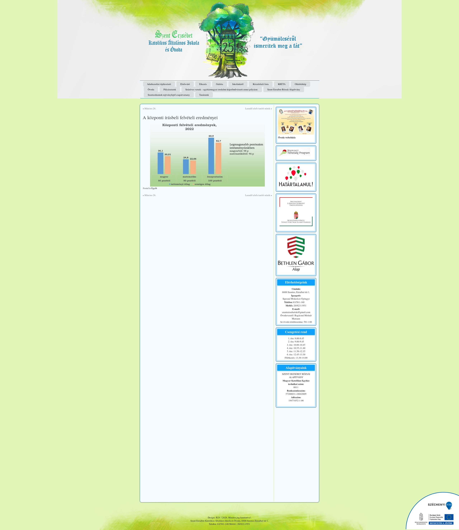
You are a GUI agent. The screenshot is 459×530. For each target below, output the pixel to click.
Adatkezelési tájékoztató (159, 84)
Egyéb (154, 188)
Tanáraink (204, 94)
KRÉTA (281, 84)
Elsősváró (185, 84)
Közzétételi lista (261, 84)
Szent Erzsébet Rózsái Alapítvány (283, 89)
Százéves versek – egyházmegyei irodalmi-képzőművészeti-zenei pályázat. (221, 89)
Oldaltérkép (300, 84)
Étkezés (203, 84)
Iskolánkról (237, 84)
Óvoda (151, 89)
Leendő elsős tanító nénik (257, 108)
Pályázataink (170, 89)
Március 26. (150, 108)
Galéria (219, 84)
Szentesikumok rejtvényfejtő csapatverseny (169, 94)
